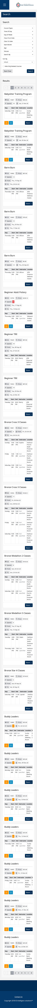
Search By (7, 54)
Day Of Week (8, 35)
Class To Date (8, 41)
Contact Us (18, 997)
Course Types (8, 28)
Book (28, 123)
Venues (6, 51)
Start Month (8, 45)
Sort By (5, 59)
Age (5, 48)
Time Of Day (8, 31)
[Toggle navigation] (4, 5)
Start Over (7, 71)
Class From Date (9, 38)
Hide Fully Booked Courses (13, 66)
